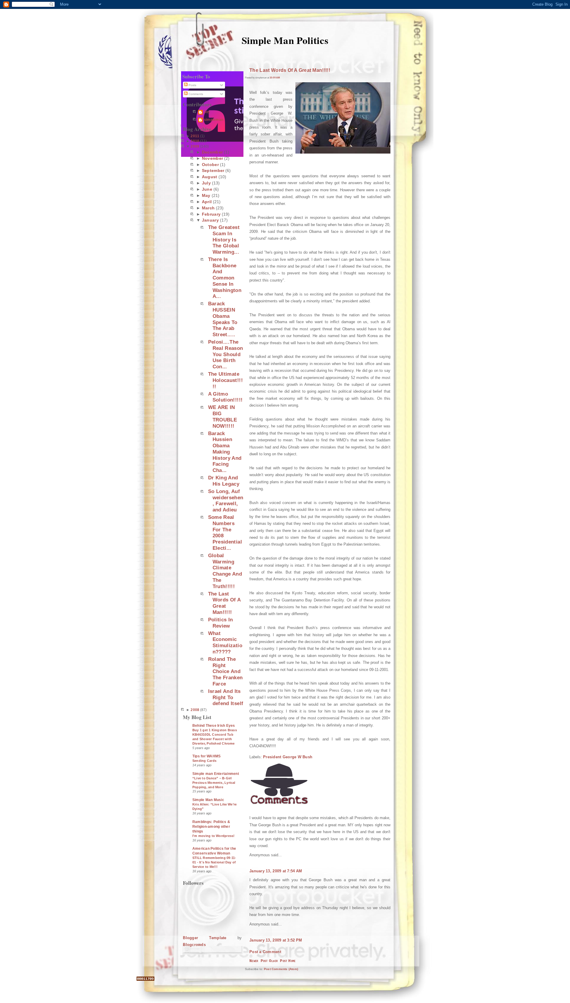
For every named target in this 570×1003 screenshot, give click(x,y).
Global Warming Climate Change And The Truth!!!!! (225, 570)
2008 (195, 710)
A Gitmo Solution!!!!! (225, 397)
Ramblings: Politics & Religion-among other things (211, 826)
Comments (195, 94)
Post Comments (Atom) (281, 969)
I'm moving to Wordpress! (213, 836)
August (209, 176)
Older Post (278, 961)
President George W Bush (287, 757)
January (210, 220)
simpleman (213, 120)
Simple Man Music (208, 800)
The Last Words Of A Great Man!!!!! (224, 603)
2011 (195, 136)
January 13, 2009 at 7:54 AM (275, 871)
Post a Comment (265, 952)
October (210, 164)
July (206, 183)
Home (291, 961)
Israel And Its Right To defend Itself (225, 697)
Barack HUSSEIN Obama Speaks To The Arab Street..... (223, 319)
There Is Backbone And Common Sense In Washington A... (224, 277)
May (206, 195)
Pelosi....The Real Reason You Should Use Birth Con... (225, 354)
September (213, 170)
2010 (195, 141)
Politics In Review (220, 623)
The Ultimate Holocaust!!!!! (225, 380)
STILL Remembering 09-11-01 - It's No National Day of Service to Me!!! (214, 862)
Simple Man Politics (285, 40)
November (212, 158)
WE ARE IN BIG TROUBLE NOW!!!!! (222, 416)
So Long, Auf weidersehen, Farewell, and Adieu (225, 500)
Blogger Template (204, 938)
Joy (207, 112)
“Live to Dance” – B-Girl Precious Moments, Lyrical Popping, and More (213, 782)
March (208, 208)
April (207, 201)
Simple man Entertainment (215, 774)
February (211, 214)
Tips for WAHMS (206, 756)
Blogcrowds (194, 944)
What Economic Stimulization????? (225, 642)
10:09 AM (275, 77)
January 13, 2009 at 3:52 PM (275, 940)
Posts (192, 85)
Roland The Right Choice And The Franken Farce (225, 671)
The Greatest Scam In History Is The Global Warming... (224, 239)
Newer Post (258, 961)
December (212, 152)
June (207, 189)
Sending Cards (204, 760)
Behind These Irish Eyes (213, 726)
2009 (195, 146)
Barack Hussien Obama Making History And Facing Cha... (225, 451)
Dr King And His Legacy (223, 481)
